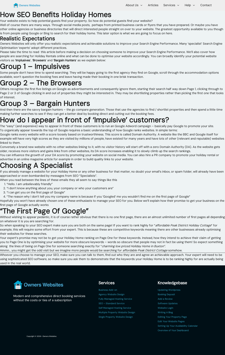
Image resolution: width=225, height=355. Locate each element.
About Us (132, 5)
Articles (153, 5)
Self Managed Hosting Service (115, 308)
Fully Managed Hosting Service (115, 299)
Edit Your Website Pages (171, 321)
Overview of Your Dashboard (173, 330)
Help (188, 5)
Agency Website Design (111, 294)
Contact (206, 5)
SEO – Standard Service (112, 303)
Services (169, 5)
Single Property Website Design (116, 317)
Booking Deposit (166, 294)
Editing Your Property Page (172, 317)
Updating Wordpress (169, 290)
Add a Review (165, 299)
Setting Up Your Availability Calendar (178, 326)
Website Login (165, 308)
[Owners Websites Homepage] (26, 5)
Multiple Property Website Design (117, 312)
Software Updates (168, 303)
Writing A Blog (165, 312)
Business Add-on (108, 290)
